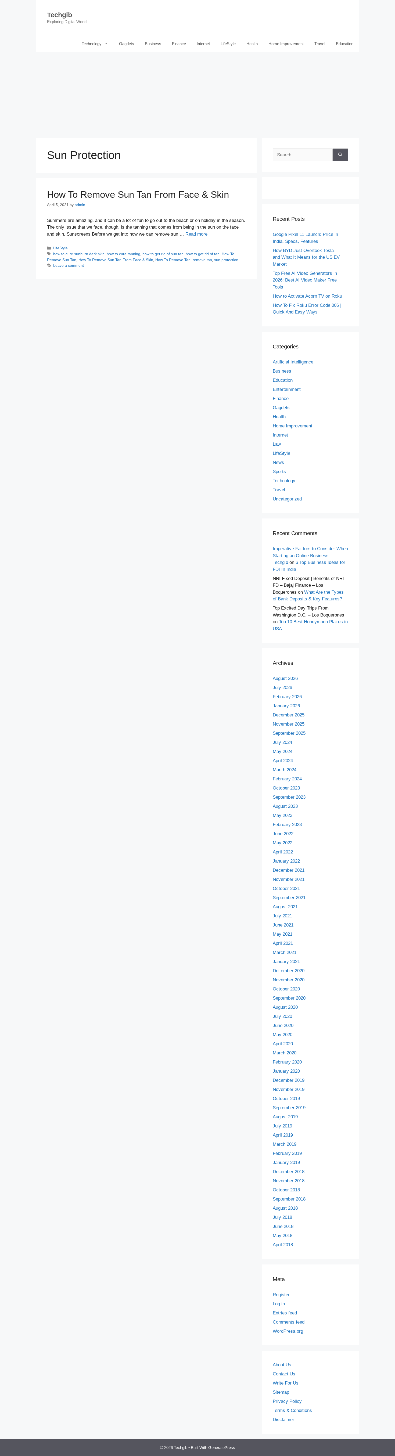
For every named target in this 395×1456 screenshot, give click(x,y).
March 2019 (284, 1144)
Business (153, 43)
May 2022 (282, 842)
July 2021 (282, 915)
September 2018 (289, 1199)
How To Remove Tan (173, 260)
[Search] (340, 155)
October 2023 (286, 788)
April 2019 (283, 1135)
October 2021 (286, 888)
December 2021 (288, 870)
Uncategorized (287, 499)
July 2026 (282, 687)
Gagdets (126, 43)
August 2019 (285, 1116)
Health (252, 43)
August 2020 (285, 1007)
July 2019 (282, 1126)
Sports (279, 471)
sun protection (226, 260)
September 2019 (289, 1107)
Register (281, 1294)
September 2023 (289, 797)
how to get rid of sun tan (163, 254)
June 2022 (283, 833)
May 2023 (282, 815)
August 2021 (285, 906)
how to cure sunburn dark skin (79, 254)
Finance (179, 43)
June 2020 (283, 1025)
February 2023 (287, 824)
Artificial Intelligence (293, 362)
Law (277, 444)
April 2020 (283, 1043)
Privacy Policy (287, 1401)
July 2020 (282, 1016)
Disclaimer (283, 1419)
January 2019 (286, 1162)
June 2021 (283, 925)
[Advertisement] (197, 92)
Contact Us (284, 1373)
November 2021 (288, 879)
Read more (196, 234)
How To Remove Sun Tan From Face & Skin (138, 194)
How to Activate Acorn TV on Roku (307, 296)
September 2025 (289, 733)
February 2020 (287, 1062)
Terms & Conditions (292, 1410)
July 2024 (282, 742)
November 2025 (288, 724)
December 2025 (288, 715)
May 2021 (282, 934)
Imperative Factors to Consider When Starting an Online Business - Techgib (310, 555)
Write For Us (286, 1383)
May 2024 (282, 751)
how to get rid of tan (203, 254)
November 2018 (288, 1180)
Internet (203, 43)
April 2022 (283, 852)
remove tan (202, 260)
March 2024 (284, 769)
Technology (92, 43)
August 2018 (285, 1208)
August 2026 (285, 678)
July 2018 (282, 1217)
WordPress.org (288, 1331)
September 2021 (289, 897)
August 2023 (285, 806)
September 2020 (289, 998)
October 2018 (286, 1189)
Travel (319, 43)
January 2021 (286, 961)
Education (344, 43)
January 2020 (286, 1071)
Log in (279, 1303)
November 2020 (288, 979)
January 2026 (286, 705)
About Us (282, 1364)
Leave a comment (68, 265)
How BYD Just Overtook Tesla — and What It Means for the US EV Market (306, 257)
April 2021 (283, 943)
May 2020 (282, 1034)
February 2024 (287, 778)
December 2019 (288, 1080)
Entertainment (287, 389)
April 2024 (283, 760)
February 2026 (287, 696)
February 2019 (287, 1153)
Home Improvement (286, 43)
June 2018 (283, 1226)
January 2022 (286, 861)
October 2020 (286, 989)
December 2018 (288, 1171)
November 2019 (288, 1089)
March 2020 (284, 1052)
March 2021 (284, 952)
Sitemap (281, 1392)
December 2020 (288, 970)
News (278, 462)
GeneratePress (221, 1447)
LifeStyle (228, 43)
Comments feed (288, 1322)
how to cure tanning (123, 254)
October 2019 (286, 1098)
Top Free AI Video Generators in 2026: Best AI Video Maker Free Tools (305, 280)
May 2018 (282, 1235)
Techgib (59, 15)
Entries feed (285, 1313)
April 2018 (283, 1244)
